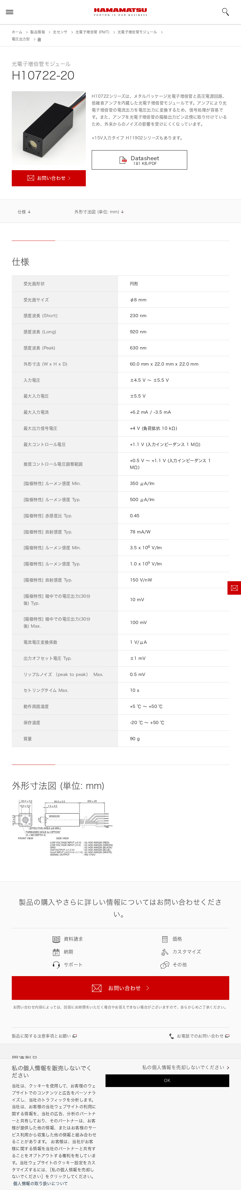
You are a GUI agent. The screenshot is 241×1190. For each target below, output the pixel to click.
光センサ (60, 32)
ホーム (17, 32)
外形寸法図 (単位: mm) (96, 211)
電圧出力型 (21, 39)
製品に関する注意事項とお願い (41, 1035)
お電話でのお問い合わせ (200, 1035)
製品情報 (37, 32)
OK (167, 1080)
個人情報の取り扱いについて (40, 1183)
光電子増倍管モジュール (137, 32)
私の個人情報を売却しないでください (183, 1067)
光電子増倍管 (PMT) (92, 32)
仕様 (22, 211)
